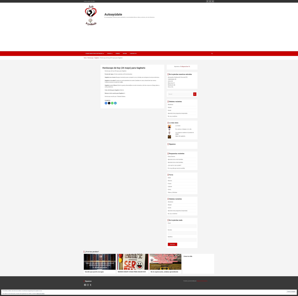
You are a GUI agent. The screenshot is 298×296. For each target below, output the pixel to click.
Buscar (194, 94)
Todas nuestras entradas (94, 53)
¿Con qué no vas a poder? (174, 165)
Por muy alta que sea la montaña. (176, 168)
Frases (169, 183)
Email (169, 223)
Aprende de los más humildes (175, 159)
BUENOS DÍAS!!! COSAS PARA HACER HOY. (132, 272)
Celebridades (171, 79)
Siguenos (172, 144)
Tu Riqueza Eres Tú (185, 66)
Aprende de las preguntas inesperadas (177, 113)
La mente (177, 125)
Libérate (170, 186)
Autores (170, 180)
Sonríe (169, 110)
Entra (125, 53)
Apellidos (170, 236)
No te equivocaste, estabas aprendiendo (164, 272)
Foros (109, 53)
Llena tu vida (188, 256)
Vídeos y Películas (172, 192)
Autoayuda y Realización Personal (176, 77)
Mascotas (170, 83)
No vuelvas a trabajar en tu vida (183, 129)
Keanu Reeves (171, 156)
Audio (169, 177)
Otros (169, 87)
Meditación (170, 85)
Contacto (133, 53)
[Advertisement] (149, 38)
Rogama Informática (202, 281)
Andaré (170, 107)
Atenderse (170, 104)
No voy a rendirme (172, 116)
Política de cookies (40, 293)
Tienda (117, 53)
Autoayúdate (113, 14)
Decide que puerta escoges (94, 272)
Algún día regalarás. (180, 136)
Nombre (170, 230)
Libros (169, 81)
